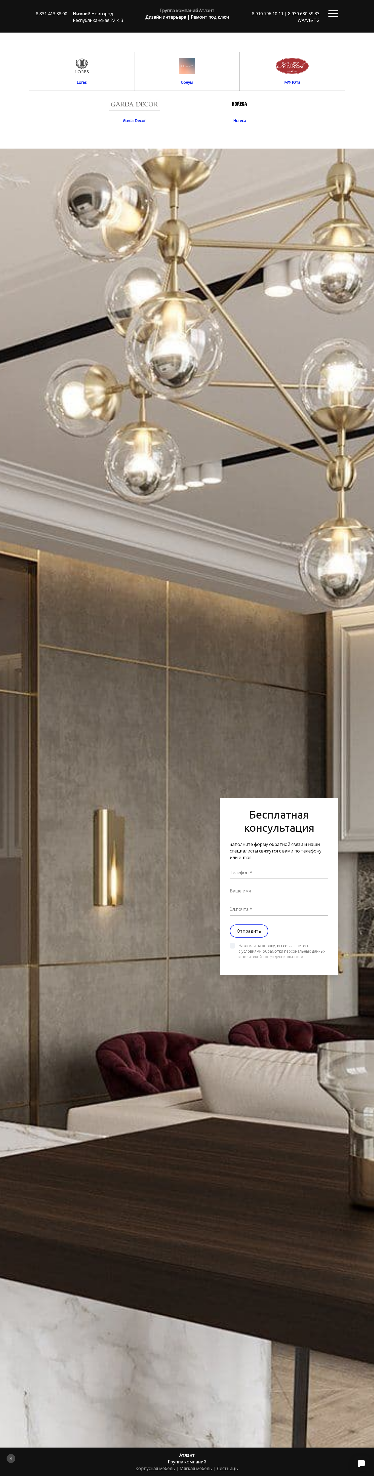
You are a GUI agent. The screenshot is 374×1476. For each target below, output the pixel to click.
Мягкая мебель (195, 1468)
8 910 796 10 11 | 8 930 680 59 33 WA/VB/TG (286, 17)
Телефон (239, 872)
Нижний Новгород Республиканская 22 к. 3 (98, 17)
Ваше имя (240, 891)
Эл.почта (239, 909)
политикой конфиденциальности (272, 956)
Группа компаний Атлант (187, 10)
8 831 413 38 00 (51, 14)
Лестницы (227, 1468)
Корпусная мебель (155, 1468)
